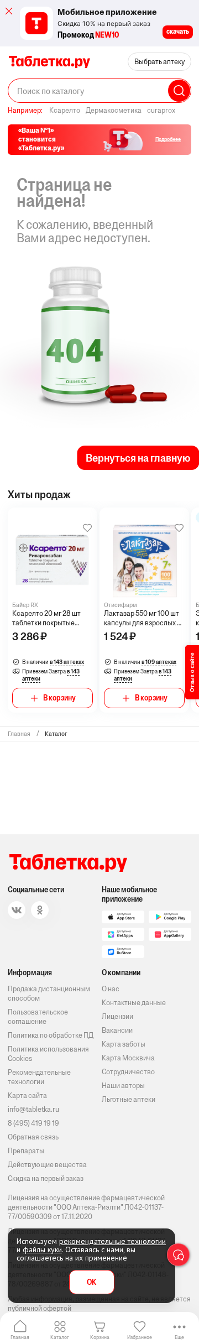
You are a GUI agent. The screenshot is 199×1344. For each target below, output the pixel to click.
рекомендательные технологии (112, 1241)
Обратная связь (33, 1137)
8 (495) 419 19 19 (33, 1123)
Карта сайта (27, 1095)
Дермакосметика (114, 110)
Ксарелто (64, 110)
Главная (20, 1337)
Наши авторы (123, 1085)
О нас (110, 988)
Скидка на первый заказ (45, 1178)
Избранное (139, 1337)
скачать (177, 31)
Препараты (26, 1150)
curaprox (161, 110)
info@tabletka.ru (33, 1109)
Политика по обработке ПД (50, 1035)
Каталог (59, 1337)
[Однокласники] (40, 910)
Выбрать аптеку (159, 61)
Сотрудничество (128, 1071)
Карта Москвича (128, 1058)
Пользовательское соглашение (38, 1016)
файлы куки (42, 1249)
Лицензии (117, 1016)
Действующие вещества (47, 1164)
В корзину (59, 698)
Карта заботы (123, 1044)
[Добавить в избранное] (87, 528)
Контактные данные (134, 1002)
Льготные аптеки (128, 1099)
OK (91, 1282)
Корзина (99, 1337)
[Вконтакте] (16, 910)
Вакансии (117, 1030)
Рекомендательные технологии (39, 1077)
